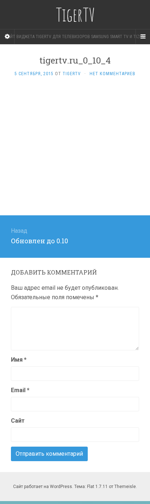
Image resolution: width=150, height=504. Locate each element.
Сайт (18, 420)
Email (20, 390)
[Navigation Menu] (142, 36)
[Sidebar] (7, 36)
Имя (19, 359)
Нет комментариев (112, 73)
